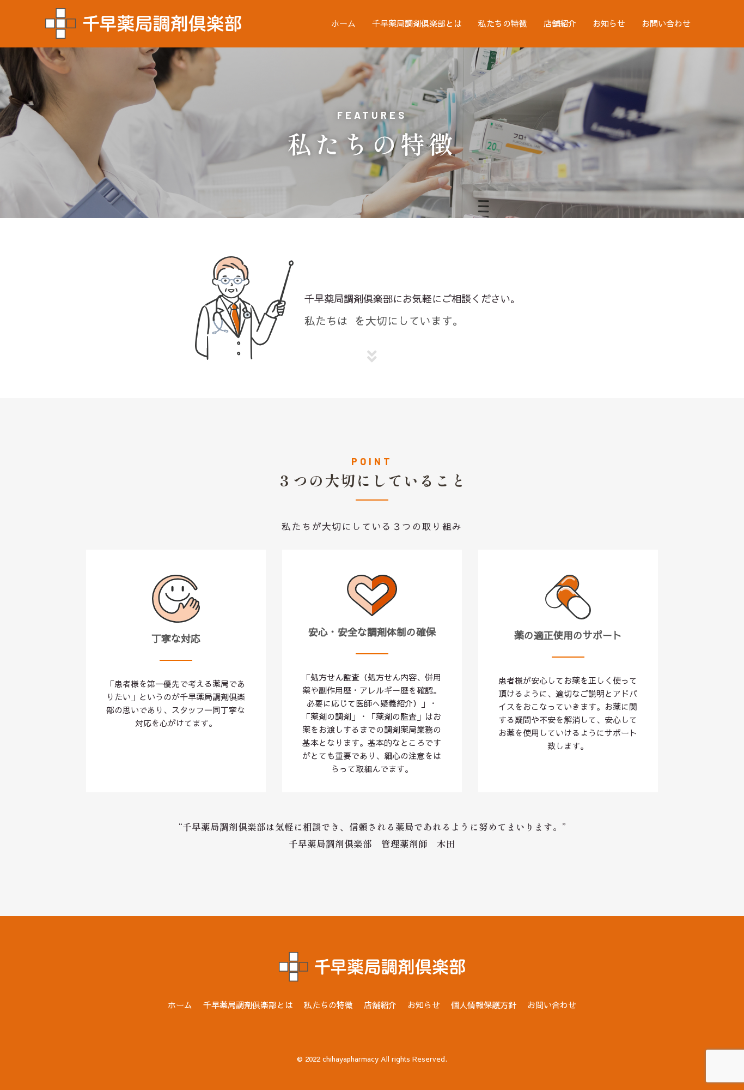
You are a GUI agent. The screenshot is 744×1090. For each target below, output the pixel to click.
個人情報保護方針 (483, 1004)
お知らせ (609, 23)
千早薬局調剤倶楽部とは (417, 23)
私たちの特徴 (502, 23)
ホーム (343, 23)
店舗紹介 (560, 23)
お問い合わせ (666, 23)
